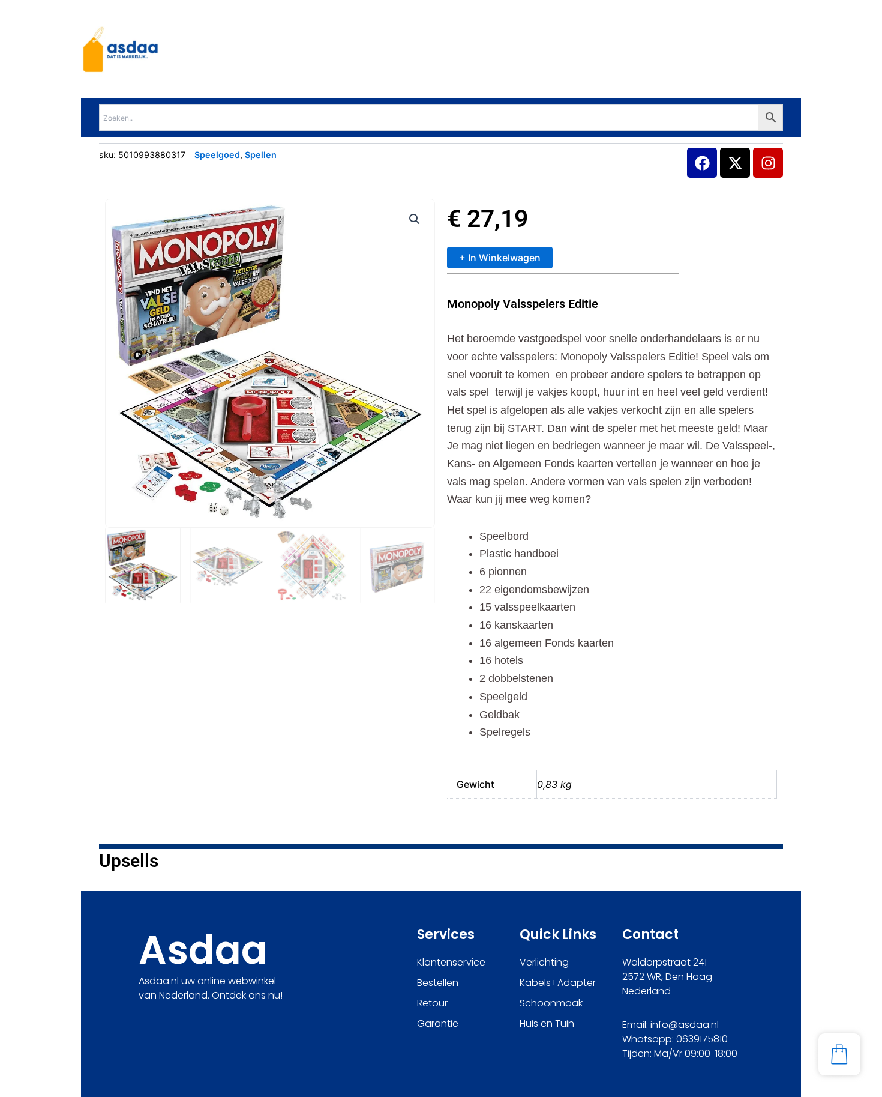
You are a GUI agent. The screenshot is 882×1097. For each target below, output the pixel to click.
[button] (414, 219)
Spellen (261, 155)
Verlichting (544, 962)
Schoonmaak (551, 1003)
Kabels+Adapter (558, 983)
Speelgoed (217, 155)
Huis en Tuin (547, 1023)
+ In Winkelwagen (500, 258)
